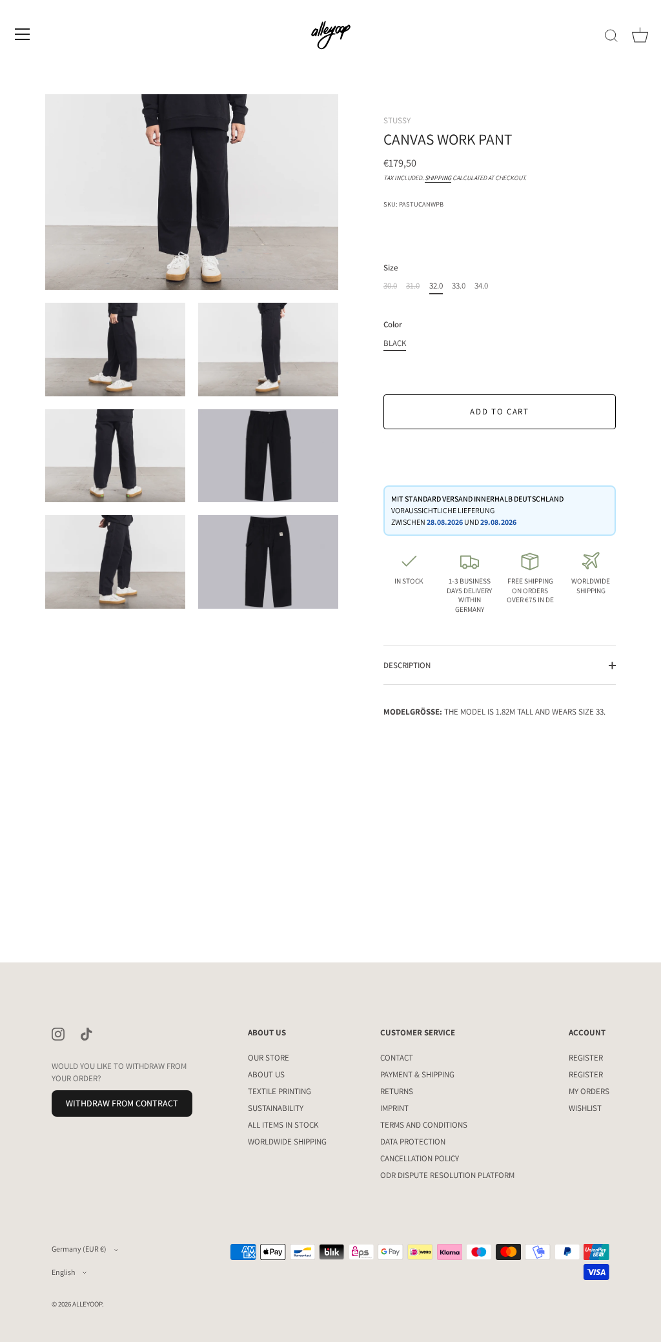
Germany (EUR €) (79, 1249)
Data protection (412, 1141)
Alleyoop (87, 1303)
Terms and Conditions (423, 1124)
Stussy (397, 120)
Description (407, 665)
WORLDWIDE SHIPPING (287, 1141)
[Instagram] (58, 1033)
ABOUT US (266, 1074)
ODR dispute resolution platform (447, 1175)
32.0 (436, 286)
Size (390, 268)
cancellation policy (419, 1158)
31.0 (413, 286)
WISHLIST (585, 1108)
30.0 (390, 286)
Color (392, 325)
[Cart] (639, 36)
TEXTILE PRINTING (279, 1091)
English (63, 1272)
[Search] (611, 36)
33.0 (458, 286)
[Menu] (22, 34)
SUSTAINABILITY (275, 1108)
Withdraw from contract (122, 1103)
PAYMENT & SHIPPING (417, 1074)
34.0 (481, 286)
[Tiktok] (86, 1033)
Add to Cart (499, 411)
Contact (396, 1057)
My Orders (589, 1091)
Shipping (438, 178)
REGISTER (586, 1057)
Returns (396, 1091)
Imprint (394, 1108)
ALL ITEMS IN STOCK (283, 1124)
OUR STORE (268, 1057)
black (394, 343)
